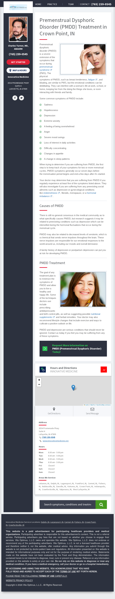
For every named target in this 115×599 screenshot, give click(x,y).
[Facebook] (15, 97)
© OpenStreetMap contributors (103, 405)
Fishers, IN (79, 522)
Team (71, 4)
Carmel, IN (68, 522)
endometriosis (50, 193)
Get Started (18, 62)
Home (38, 4)
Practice (52, 4)
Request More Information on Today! (76, 349)
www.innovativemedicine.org (56, 440)
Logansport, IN (56, 522)
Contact (85, 4)
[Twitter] (21, 97)
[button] (73, 388)
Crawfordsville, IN (16, 525)
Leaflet (86, 405)
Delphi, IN (45, 522)
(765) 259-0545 (101, 4)
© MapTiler (92, 405)
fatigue (91, 79)
